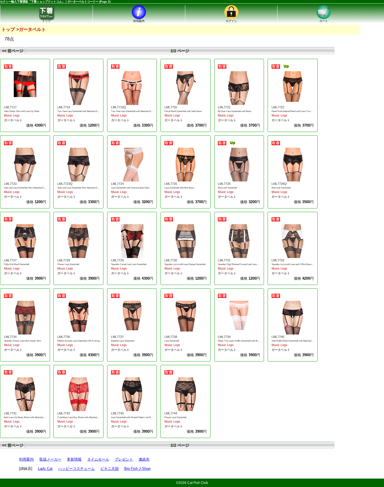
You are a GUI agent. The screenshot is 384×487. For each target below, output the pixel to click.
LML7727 (10, 260)
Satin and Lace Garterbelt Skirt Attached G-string (27, 188)
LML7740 (278, 336)
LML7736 (63, 336)
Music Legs (12, 115)
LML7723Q (65, 183)
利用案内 (26, 459)
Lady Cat (45, 468)
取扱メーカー (50, 459)
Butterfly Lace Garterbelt (122, 341)
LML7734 (10, 336)
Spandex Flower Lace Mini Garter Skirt (22, 341)
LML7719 (63, 107)
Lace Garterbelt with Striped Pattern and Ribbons (134, 417)
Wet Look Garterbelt (227, 188)
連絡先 (144, 459)
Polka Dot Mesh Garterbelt (16, 264)
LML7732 (278, 260)
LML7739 (224, 336)
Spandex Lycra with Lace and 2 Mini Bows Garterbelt (297, 264)
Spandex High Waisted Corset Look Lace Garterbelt (242, 264)
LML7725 (170, 183)
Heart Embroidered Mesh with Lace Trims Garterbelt (297, 111)
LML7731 (224, 260)
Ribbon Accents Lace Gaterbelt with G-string (78, 341)
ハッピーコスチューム (76, 468)
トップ (8, 29)
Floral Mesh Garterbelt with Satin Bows (183, 111)
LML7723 (10, 183)
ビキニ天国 (109, 468)
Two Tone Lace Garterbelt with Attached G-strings (81, 111)
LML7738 (170, 336)
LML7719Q (118, 107)
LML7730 (170, 260)
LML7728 (63, 260)
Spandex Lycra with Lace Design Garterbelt (184, 264)
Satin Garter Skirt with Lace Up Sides (21, 111)
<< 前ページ (12, 50)
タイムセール (98, 459)
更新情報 (74, 459)
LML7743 (117, 413)
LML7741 (10, 413)
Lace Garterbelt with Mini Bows (179, 188)
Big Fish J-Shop (137, 468)
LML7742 (63, 413)
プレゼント (124, 459)
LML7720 (170, 107)
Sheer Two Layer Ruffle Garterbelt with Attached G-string (245, 341)
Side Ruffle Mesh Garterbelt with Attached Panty (294, 341)
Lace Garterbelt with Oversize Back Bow (130, 188)
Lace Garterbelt (171, 341)
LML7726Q (279, 183)
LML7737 (117, 336)
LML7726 (224, 183)
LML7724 (117, 183)
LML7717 (10, 107)
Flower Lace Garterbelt (68, 264)
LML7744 (170, 413)
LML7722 (278, 107)
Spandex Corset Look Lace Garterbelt (128, 264)
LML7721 (224, 107)
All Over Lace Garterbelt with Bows (234, 111)
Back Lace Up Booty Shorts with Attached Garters (27, 417)
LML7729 (117, 260)
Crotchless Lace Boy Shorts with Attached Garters (81, 417)
